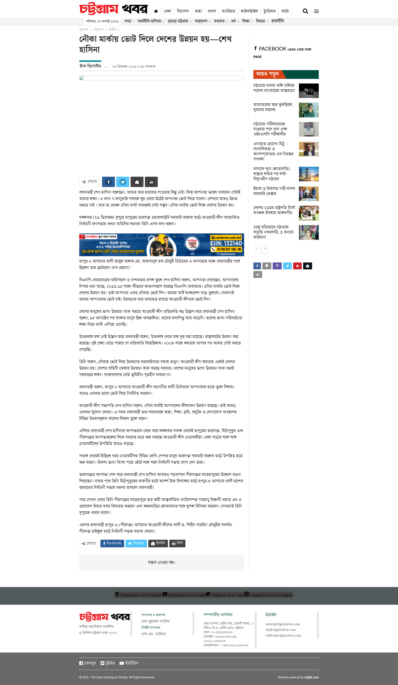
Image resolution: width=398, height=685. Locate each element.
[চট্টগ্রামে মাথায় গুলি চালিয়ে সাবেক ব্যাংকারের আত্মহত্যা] (309, 90)
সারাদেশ (201, 21)
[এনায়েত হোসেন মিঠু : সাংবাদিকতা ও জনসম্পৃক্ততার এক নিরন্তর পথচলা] (309, 149)
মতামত (219, 21)
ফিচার (260, 21)
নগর (128, 21)
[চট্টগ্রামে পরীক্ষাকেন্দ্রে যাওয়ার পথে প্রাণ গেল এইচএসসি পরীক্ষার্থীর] (309, 129)
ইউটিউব (131, 663)
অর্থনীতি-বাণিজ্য (149, 21)
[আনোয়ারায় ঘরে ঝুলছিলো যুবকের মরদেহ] (309, 110)
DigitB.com (312, 677)
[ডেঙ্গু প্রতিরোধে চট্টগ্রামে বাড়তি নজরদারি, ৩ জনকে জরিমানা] (309, 232)
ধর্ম (233, 21)
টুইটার (110, 663)
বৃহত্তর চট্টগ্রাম (178, 21)
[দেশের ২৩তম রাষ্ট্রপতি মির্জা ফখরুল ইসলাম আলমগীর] (309, 213)
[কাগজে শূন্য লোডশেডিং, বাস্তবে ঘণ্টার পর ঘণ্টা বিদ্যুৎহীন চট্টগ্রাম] (309, 174)
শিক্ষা (245, 21)
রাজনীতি (278, 21)
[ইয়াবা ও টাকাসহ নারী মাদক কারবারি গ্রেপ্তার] (309, 194)
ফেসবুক (90, 663)
